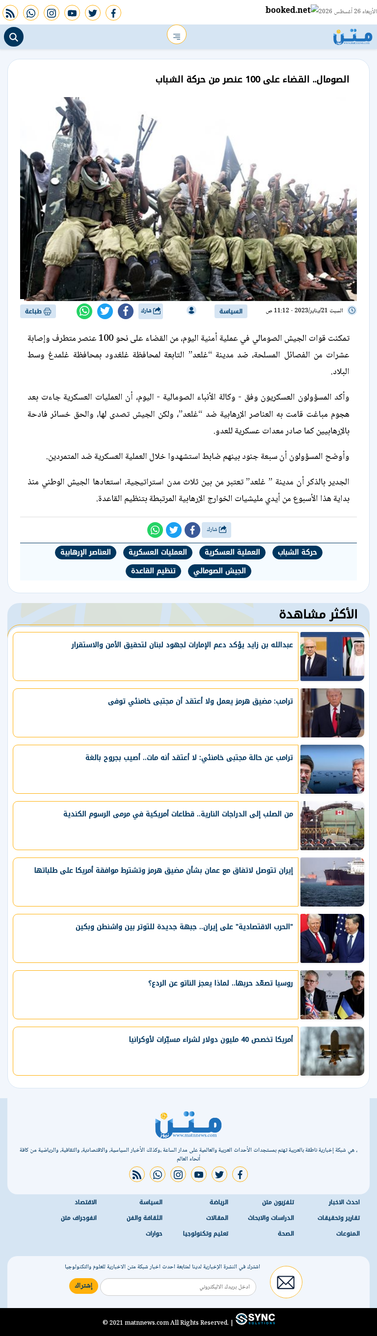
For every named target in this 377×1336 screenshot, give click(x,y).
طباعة (34, 311)
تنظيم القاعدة (153, 571)
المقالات (217, 1217)
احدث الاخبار (344, 1202)
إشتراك (83, 1286)
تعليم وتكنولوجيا (205, 1233)
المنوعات (348, 1233)
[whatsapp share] (84, 311)
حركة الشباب (297, 552)
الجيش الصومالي (219, 571)
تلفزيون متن (278, 1202)
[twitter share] (105, 311)
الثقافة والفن (144, 1217)
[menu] (177, 34)
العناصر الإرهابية (85, 552)
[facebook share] (126, 311)
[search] (14, 37)
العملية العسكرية (232, 552)
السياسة (230, 311)
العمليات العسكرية (158, 552)
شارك (147, 311)
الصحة (286, 1233)
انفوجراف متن (79, 1217)
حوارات (154, 1233)
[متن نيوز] (353, 34)
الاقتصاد (86, 1202)
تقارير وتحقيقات (339, 1217)
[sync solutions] (254, 1322)
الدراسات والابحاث (271, 1217)
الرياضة (219, 1202)
